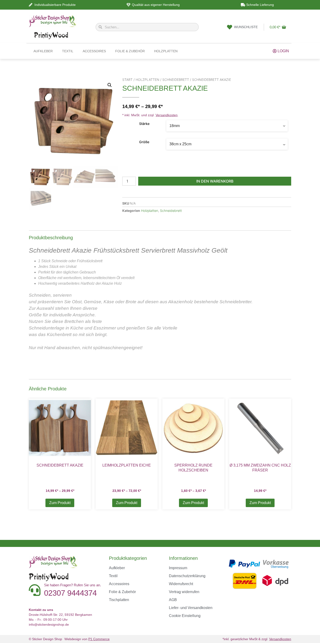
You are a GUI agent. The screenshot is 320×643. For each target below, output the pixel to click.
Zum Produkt (60, 503)
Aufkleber (43, 51)
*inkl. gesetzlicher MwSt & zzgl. (257, 639)
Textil (67, 51)
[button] (109, 85)
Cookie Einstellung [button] (185, 616)
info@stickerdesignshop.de (49, 624)
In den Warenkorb (214, 181)
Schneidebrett (175, 80)
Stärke (144, 123)
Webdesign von (87, 639)
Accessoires (94, 51)
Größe (144, 142)
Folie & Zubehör (130, 51)
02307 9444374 (70, 593)
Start (127, 80)
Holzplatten (166, 51)
